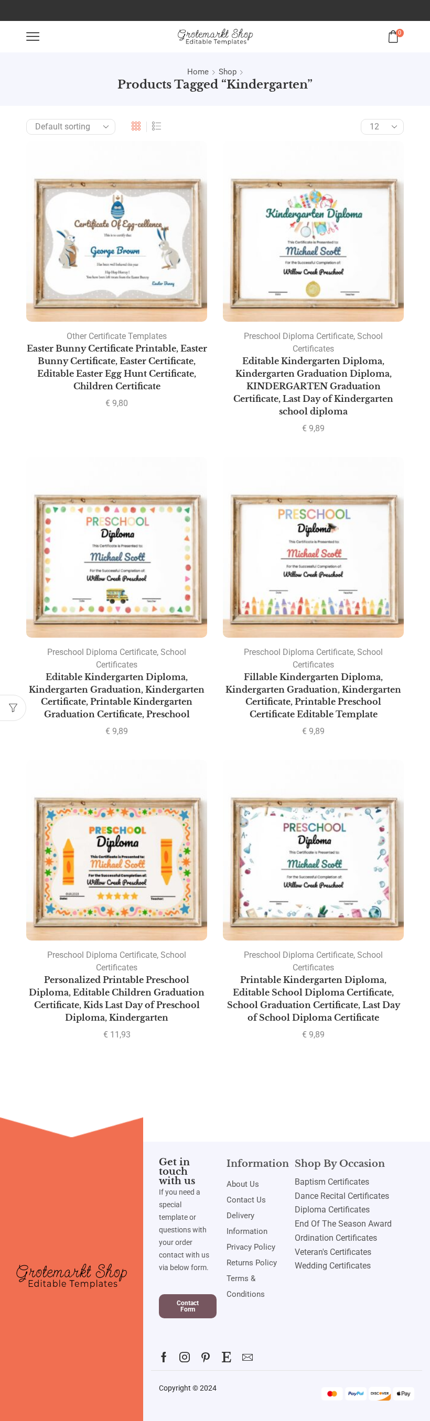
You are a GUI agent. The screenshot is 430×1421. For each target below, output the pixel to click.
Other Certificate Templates (117, 336)
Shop (227, 71)
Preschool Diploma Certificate (298, 336)
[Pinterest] (205, 1357)
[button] (188, 1306)
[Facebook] (164, 1357)
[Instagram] (184, 1357)
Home (198, 71)
